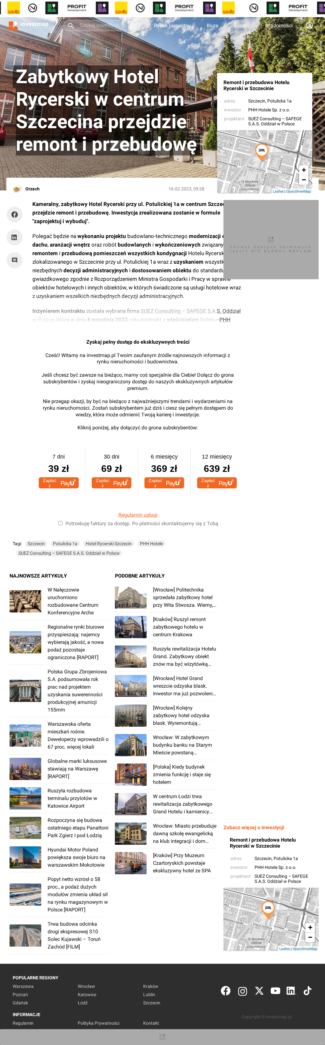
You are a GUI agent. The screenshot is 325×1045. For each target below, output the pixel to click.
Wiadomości (279, 26)
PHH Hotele (151, 543)
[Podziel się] (16, 214)
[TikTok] (307, 992)
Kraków (150, 986)
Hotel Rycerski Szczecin (109, 543)
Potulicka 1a (65, 543)
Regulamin (23, 1023)
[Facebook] (225, 992)
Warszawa (23, 986)
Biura (212, 26)
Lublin (149, 994)
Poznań (20, 994)
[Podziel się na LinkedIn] (14, 237)
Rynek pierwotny (172, 26)
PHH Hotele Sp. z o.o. (269, 109)
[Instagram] (242, 992)
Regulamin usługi (137, 515)
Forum (241, 26)
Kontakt (151, 1023)
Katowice (87, 994)
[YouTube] (275, 992)
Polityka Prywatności (98, 1023)
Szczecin (256, 100)
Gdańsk (20, 1002)
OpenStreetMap (298, 191)
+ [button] (304, 170)
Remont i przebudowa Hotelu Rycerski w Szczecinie (256, 85)
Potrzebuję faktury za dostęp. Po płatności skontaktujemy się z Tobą (141, 523)
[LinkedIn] (291, 992)
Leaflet (278, 191)
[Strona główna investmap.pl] (28, 25)
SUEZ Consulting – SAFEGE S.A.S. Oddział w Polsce (275, 121)
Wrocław (86, 986)
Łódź (83, 1002)
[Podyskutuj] (16, 260)
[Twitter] (259, 992)
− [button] (304, 180)
